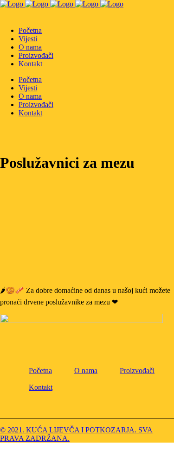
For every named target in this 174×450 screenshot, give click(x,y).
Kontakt (40, 387)
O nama (85, 370)
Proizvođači (137, 370)
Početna (40, 370)
